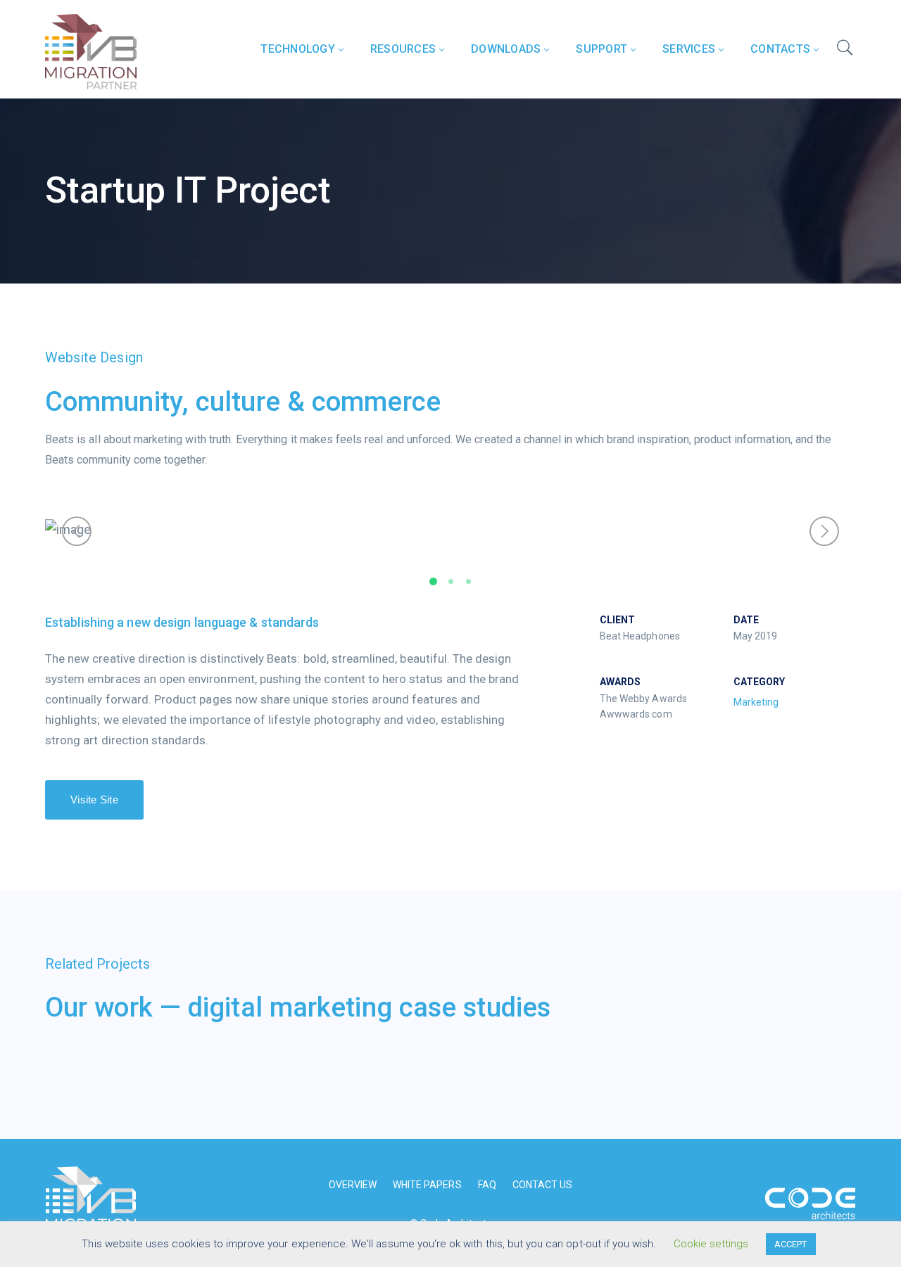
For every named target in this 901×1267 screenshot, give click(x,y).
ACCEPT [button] (790, 1244)
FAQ (487, 1184)
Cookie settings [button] (711, 1243)
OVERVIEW (353, 1184)
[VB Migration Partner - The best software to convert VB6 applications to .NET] (91, 50)
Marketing (756, 702)
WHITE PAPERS (427, 1184)
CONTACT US (542, 1184)
